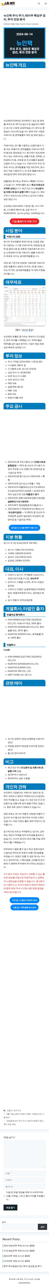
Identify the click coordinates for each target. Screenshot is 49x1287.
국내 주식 (17, 1110)
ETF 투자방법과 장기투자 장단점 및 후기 (23, 1266)
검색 (4, 1222)
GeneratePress (24, 1283)
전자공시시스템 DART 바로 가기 (24, 528)
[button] (39, 3)
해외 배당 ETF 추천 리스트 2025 (19, 1245)
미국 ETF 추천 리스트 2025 (17, 1261)
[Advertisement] (24, 93)
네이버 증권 (27, 330)
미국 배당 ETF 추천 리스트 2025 (19, 1250)
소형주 (9, 1110)
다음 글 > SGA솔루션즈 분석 (24, 907)
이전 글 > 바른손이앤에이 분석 (24, 900)
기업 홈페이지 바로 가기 (24, 221)
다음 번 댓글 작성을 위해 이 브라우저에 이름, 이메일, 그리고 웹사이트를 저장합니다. (25, 1196)
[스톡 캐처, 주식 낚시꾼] (8, 3)
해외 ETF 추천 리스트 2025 (17, 1256)
